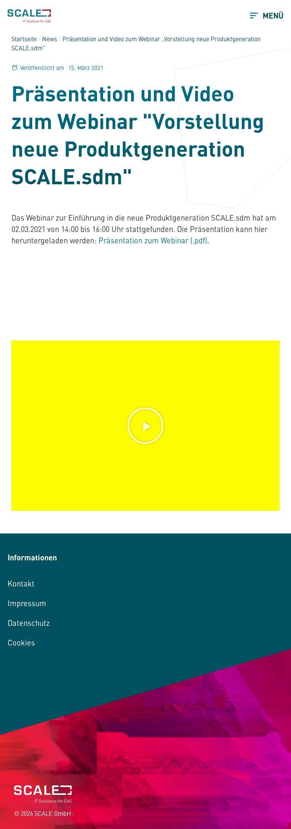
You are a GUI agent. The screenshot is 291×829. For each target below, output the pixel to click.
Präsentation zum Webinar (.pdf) (153, 240)
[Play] (145, 426)
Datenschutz (29, 622)
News (49, 38)
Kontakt (21, 583)
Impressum (27, 603)
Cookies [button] (21, 642)
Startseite (24, 38)
